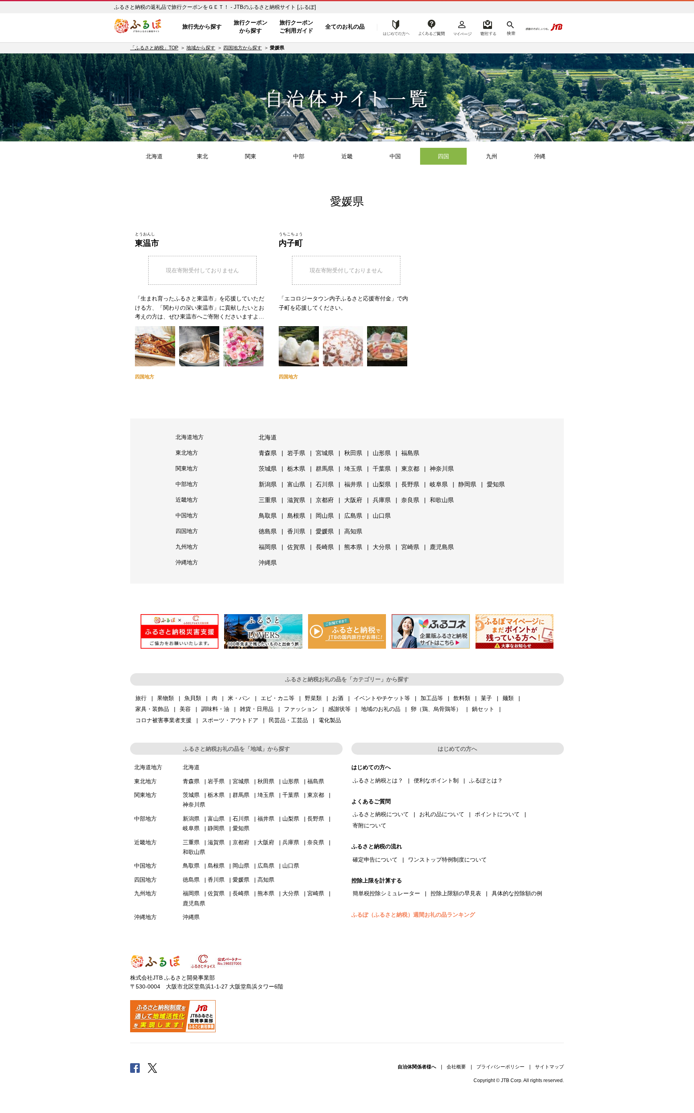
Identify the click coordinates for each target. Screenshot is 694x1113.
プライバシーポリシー (500, 1067)
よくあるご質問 (432, 27)
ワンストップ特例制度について (447, 859)
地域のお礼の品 (380, 709)
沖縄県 (268, 562)
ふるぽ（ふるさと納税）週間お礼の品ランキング (413, 914)
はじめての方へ (394, 27)
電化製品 (329, 720)
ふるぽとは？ (486, 780)
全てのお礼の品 (345, 26)
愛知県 (496, 484)
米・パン (239, 698)
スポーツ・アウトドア (230, 720)
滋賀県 (296, 499)
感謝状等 (339, 709)
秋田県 (353, 452)
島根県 (296, 515)
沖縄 (539, 156)
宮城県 (325, 452)
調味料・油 (215, 709)
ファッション (301, 709)
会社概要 (456, 1067)
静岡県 (467, 484)
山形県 (382, 452)
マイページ (462, 27)
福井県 (353, 484)
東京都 (410, 468)
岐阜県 (439, 484)
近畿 (347, 156)
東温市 (147, 243)
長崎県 (325, 546)
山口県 (382, 515)
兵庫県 (382, 499)
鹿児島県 (442, 546)
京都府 (325, 499)
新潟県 (268, 484)
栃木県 (296, 468)
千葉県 (382, 468)
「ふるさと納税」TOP (154, 48)
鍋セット (483, 709)
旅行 (141, 698)
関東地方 (187, 468)
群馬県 (325, 468)
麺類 (508, 698)
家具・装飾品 (152, 709)
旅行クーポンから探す (250, 26)
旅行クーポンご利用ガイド (296, 26)
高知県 (353, 531)
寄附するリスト (488, 27)
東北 (202, 156)
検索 (510, 27)
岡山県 (325, 515)
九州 (491, 156)
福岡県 (268, 546)
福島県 (410, 452)
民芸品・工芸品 (288, 720)
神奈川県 (442, 468)
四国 (443, 156)
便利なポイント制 (436, 780)
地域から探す (200, 48)
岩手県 (296, 452)
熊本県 (353, 546)
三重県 (268, 499)
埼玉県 (353, 468)
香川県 (296, 531)
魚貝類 (192, 698)
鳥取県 (268, 515)
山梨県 (382, 484)
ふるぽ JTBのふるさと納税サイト (138, 27)
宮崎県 (410, 546)
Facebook (135, 1067)
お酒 (337, 698)
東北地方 (187, 452)
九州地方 (187, 546)
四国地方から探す (242, 48)
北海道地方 (190, 437)
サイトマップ (549, 1067)
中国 (395, 156)
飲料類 (461, 698)
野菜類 (313, 698)
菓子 (486, 698)
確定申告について (375, 859)
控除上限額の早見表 (456, 893)
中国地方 (187, 515)
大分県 (382, 546)
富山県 (296, 484)
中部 (298, 156)
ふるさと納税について (381, 814)
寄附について (369, 825)
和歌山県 (442, 499)
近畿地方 (187, 499)
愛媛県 (325, 531)
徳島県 (268, 531)
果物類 (165, 698)
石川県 (325, 484)
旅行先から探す (202, 26)
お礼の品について (441, 814)
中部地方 (187, 484)
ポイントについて (497, 814)
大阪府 (353, 499)
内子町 (291, 243)
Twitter (152, 1067)
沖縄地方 (187, 562)
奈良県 (410, 499)
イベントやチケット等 (382, 698)
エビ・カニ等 (277, 698)
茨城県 (268, 468)
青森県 (268, 452)
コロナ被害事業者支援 (163, 720)
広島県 (353, 515)
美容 (185, 709)
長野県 (410, 484)
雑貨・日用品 (257, 709)
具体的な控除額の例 (517, 893)
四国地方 (187, 531)
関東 (250, 156)
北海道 (154, 156)
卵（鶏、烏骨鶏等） (436, 709)
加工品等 (431, 698)
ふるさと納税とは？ (378, 780)
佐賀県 (296, 546)
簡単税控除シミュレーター (386, 893)
